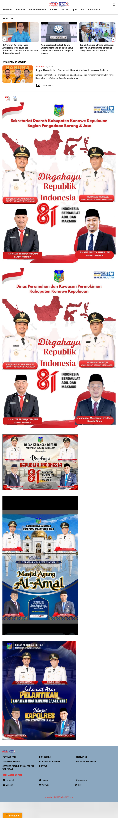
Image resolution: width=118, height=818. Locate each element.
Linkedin (9, 785)
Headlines (39, 67)
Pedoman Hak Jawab (86, 761)
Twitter (45, 780)
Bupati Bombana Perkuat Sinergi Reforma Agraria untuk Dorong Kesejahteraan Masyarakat (58, 48)
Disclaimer (81, 757)
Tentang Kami (9, 757)
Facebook (10, 780)
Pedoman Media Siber (49, 761)
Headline (8, 18)
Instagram (82, 780)
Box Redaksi (45, 757)
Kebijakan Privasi (11, 761)
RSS (79, 785)
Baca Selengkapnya (68, 78)
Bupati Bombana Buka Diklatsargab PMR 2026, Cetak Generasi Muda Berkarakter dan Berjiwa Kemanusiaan (96, 49)
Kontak (43, 766)
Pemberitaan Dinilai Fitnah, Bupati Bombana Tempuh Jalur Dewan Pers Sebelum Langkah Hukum (18, 49)
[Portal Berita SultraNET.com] (59, 4)
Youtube (45, 785)
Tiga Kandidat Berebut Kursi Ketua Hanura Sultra (71, 70)
